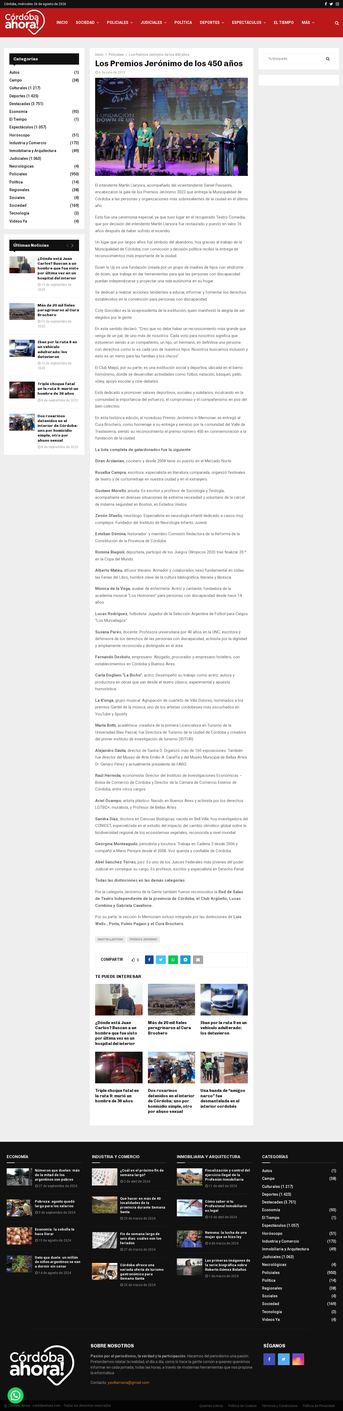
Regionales (19, 190)
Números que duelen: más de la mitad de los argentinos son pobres (57, 1174)
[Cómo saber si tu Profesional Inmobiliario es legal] (189, 1207)
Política (183, 22)
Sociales (17, 197)
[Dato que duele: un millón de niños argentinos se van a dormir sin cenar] (19, 1263)
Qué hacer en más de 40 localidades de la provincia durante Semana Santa (142, 1205)
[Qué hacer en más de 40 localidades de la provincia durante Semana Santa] (104, 1204)
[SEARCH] (328, 58)
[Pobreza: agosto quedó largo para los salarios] (19, 1207)
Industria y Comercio (27, 143)
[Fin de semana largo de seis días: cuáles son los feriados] (104, 1240)
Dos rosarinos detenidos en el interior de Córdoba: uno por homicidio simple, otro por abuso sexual (171, 1101)
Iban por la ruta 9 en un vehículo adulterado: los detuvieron (223, 1028)
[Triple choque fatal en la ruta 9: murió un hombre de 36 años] (22, 390)
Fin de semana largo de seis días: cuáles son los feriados (140, 1238)
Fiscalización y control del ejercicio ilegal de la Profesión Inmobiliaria (227, 1174)
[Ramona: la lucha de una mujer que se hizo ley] (189, 1239)
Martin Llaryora (110, 939)
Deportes (210, 22)
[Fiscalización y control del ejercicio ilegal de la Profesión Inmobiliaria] (189, 1176)
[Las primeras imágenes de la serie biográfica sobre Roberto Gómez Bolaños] (189, 1266)
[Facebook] (269, 1359)
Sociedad (85, 22)
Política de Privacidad (319, 1406)
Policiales (117, 22)
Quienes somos (211, 1406)
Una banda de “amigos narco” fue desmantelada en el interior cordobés (222, 1098)
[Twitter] (284, 1359)
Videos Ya (18, 221)
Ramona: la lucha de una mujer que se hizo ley (226, 1235)
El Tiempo (284, 22)
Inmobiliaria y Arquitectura (32, 151)
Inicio (62, 22)
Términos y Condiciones (280, 1406)
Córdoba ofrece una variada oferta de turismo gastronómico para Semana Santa (141, 1272)
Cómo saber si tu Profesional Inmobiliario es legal (226, 1206)
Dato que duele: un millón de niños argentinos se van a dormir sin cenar (57, 1262)
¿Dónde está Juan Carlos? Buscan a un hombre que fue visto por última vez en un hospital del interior (116, 1033)
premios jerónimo (143, 939)
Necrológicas (21, 166)
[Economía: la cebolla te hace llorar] (19, 1235)
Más (306, 22)
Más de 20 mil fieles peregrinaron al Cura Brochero (169, 1028)
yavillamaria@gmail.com (128, 1382)
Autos (14, 72)
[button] (16, 1395)
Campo (15, 80)
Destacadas (19, 104)
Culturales (18, 88)
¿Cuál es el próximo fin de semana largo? (142, 1172)
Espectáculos (247, 22)
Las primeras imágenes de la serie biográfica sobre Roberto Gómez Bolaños (227, 1265)
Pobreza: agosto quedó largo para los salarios (54, 1203)
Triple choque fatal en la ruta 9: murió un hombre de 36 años (117, 1095)
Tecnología (19, 213)
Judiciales (151, 22)
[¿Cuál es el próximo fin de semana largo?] (104, 1176)
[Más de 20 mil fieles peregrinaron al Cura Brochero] (22, 311)
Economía (18, 111)
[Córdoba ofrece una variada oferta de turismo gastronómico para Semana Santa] (104, 1271)
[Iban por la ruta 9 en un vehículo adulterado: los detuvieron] (22, 348)
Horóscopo (19, 135)
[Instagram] (298, 1359)
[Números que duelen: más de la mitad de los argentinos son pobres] (19, 1176)
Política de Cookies (242, 1406)
